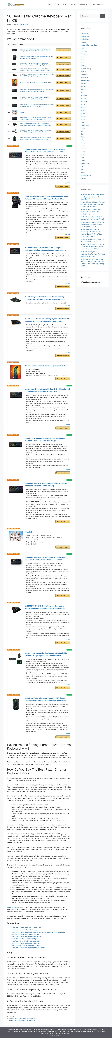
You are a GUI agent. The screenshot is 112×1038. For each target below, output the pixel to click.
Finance (83, 86)
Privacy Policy (83, 4)
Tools (82, 169)
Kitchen (83, 128)
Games (82, 104)
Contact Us (72, 4)
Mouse (82, 137)
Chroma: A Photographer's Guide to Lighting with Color (35, 82)
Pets (82, 140)
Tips (81, 167)
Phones (83, 143)
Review (57, 4)
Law (81, 131)
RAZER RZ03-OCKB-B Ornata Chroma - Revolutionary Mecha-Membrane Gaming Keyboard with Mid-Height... (45, 607)
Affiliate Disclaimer (97, 4)
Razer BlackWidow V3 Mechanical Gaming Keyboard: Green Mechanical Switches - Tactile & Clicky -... (47, 484)
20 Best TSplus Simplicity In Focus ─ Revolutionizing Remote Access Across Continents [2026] (92, 247)
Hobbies (83, 116)
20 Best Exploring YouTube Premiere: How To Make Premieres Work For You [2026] (92, 254)
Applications (84, 36)
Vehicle (83, 178)
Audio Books (84, 39)
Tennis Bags (84, 164)
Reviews (11, 1016)
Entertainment (85, 80)
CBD (82, 63)
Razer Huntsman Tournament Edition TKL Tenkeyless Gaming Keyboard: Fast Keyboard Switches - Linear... (45, 150)
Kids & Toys (84, 125)
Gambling (83, 101)
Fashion (83, 83)
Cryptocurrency (85, 69)
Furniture (83, 95)
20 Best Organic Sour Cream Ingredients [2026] (23, 1018)
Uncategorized (85, 175)
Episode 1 (22, 112)
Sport (82, 155)
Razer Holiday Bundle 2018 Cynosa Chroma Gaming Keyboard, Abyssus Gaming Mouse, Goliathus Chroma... (46, 298)
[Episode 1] (14, 112)
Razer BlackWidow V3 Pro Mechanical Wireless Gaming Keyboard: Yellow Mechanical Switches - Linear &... (46, 558)
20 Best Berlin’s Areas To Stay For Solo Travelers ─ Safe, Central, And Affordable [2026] (92, 224)
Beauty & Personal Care (88, 45)
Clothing (83, 66)
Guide (82, 110)
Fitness (83, 89)
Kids (82, 122)
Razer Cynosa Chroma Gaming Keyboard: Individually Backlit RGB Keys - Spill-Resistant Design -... (45, 439)
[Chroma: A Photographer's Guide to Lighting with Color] (14, 82)
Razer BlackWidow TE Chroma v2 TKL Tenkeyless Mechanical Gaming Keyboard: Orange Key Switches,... (45, 249)
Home (49, 4)
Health (82, 113)
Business (83, 51)
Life (81, 134)
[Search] (102, 16)
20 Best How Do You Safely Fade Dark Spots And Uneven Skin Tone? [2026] (92, 197)
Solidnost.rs (59, 1035)
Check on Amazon (64, 50)
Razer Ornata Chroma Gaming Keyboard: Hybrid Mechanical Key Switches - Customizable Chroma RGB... (47, 390)
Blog (64, 4)
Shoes (82, 152)
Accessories (84, 33)
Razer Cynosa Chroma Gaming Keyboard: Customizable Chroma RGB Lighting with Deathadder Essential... (46, 654)
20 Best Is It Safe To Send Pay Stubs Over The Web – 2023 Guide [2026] (91, 212)
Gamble (83, 98)
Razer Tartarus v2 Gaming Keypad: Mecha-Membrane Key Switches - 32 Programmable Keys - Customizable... (46, 197)
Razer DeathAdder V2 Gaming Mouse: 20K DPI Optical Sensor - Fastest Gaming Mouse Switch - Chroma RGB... (46, 699)
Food (82, 92)
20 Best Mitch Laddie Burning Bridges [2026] (22, 1020)
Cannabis (83, 54)
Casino (82, 60)
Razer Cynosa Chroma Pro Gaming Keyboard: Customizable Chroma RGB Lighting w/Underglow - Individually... (47, 320)
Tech (82, 158)
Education (84, 75)
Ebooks (83, 72)
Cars (82, 57)
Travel (82, 172)
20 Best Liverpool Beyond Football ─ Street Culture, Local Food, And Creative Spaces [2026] (92, 204)
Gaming (83, 107)
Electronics (84, 78)
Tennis (82, 161)
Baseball (83, 42)
